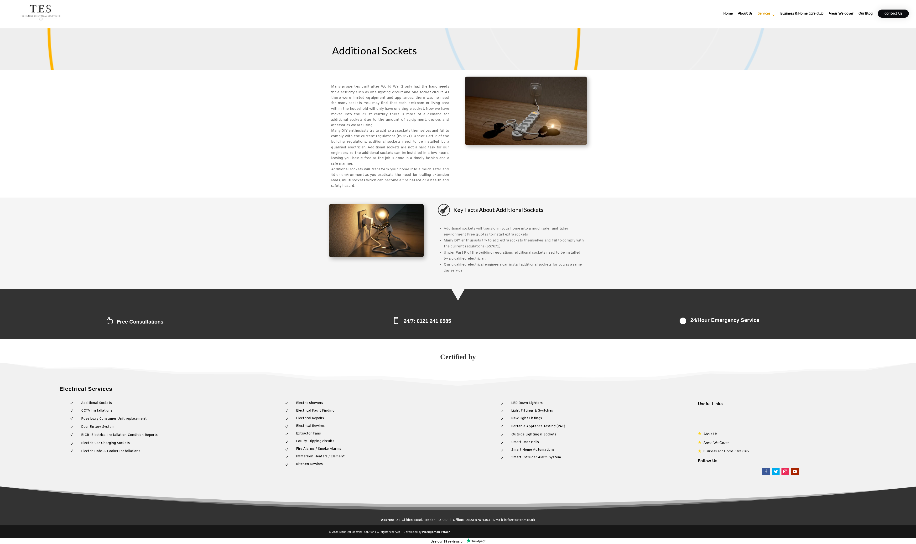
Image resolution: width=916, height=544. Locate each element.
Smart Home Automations (533, 450)
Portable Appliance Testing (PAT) (538, 426)
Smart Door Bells (525, 442)
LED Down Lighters (527, 403)
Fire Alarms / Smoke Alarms (318, 449)
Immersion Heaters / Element (320, 456)
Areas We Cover (841, 13)
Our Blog (866, 13)
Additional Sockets (96, 403)
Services (764, 13)
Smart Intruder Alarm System (536, 457)
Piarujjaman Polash (436, 532)
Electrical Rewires (310, 426)
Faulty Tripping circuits (315, 441)
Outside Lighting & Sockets (533, 434)
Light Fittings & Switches (532, 410)
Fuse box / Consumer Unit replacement (114, 419)
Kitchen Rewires (309, 464)
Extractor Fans (308, 433)
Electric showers (309, 403)
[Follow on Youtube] (795, 471)
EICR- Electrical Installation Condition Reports (119, 435)
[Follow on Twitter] (776, 471)
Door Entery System (97, 427)
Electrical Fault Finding (315, 410)
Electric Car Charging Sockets (105, 443)
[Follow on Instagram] (785, 471)
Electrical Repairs (310, 418)
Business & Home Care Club (802, 13)
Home (728, 13)
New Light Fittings (526, 418)
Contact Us (893, 13)
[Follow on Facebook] (766, 471)
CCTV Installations (96, 410)
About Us (745, 13)
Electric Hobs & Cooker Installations (110, 451)
